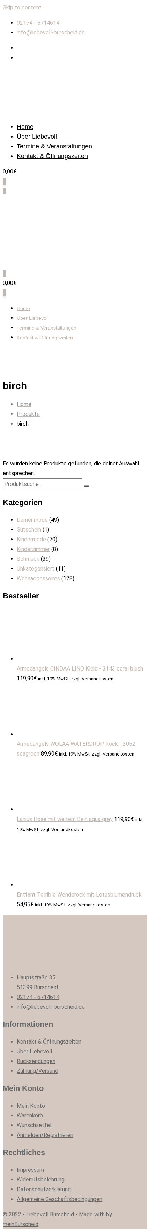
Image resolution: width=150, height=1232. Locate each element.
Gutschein (29, 529)
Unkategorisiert (35, 568)
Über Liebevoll (37, 136)
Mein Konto (31, 1105)
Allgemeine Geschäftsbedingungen (59, 1199)
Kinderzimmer (33, 549)
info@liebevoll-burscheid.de (51, 32)
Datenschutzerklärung (44, 1189)
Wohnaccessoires (38, 578)
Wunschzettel (34, 1125)
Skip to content (22, 7)
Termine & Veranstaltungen (54, 146)
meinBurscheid (20, 1224)
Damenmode (32, 520)
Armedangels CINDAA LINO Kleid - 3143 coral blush (80, 668)
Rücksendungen (36, 1061)
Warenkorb (30, 1115)
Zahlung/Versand (37, 1071)
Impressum (30, 1170)
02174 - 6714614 (38, 23)
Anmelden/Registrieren (45, 1135)
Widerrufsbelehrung (41, 1179)
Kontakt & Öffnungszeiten (52, 156)
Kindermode (31, 539)
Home (25, 126)
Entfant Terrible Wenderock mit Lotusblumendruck (79, 894)
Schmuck (28, 559)
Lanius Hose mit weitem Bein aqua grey (65, 819)
